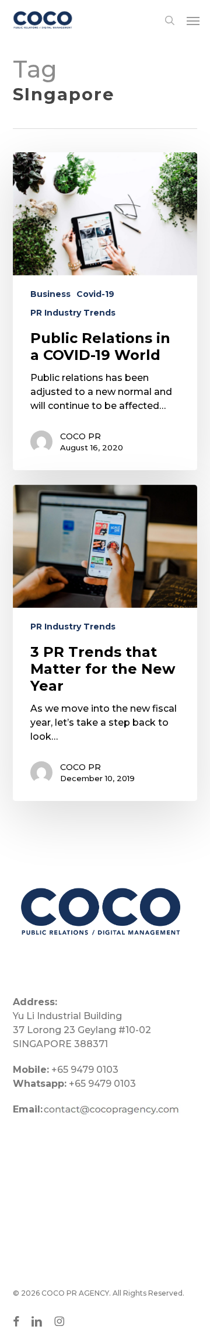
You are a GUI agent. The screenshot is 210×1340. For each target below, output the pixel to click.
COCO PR (80, 436)
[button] (193, 20)
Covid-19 (95, 294)
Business (50, 294)
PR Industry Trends (73, 312)
